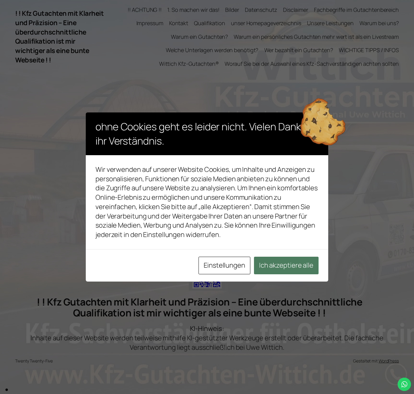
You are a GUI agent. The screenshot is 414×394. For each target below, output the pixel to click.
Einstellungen (224, 265)
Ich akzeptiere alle (286, 265)
